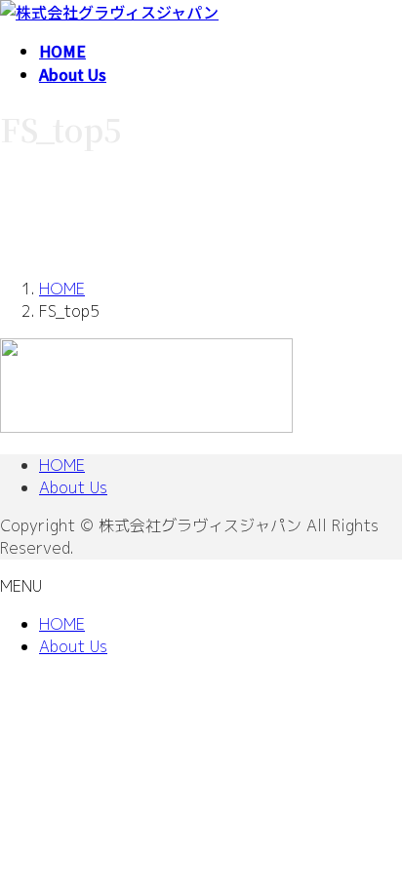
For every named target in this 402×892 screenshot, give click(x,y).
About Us (73, 487)
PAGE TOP (374, 847)
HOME (62, 465)
